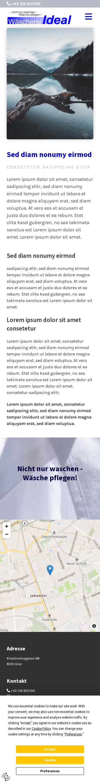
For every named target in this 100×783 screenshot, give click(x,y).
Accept (50, 749)
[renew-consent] (6, 777)
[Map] (50, 576)
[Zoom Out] (7, 534)
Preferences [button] (73, 734)
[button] (87, 18)
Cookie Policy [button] (41, 729)
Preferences (50, 771)
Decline (50, 760)
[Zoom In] (7, 526)
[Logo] (39, 17)
